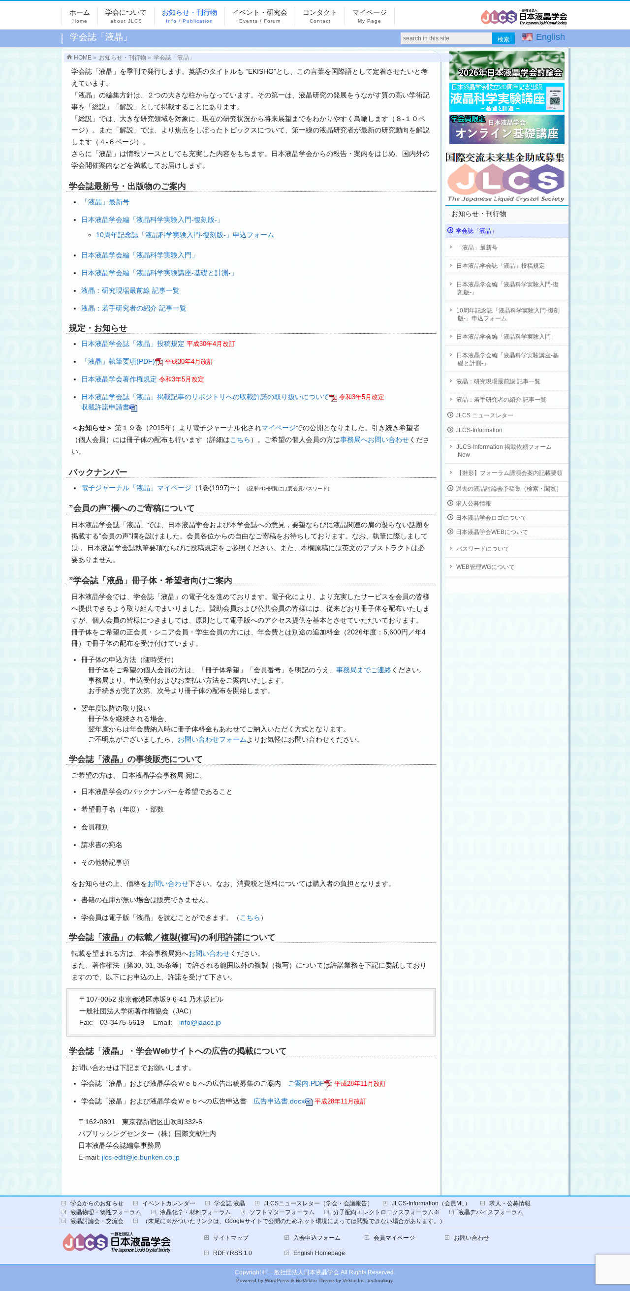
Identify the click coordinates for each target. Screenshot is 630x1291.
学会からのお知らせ (97, 1203)
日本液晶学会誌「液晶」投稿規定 (133, 343)
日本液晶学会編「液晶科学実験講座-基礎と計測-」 (159, 273)
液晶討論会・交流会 (97, 1221)
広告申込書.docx (279, 1101)
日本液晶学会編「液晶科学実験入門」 (139, 255)
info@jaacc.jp (200, 1022)
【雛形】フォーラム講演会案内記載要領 (509, 473)
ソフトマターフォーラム (282, 1212)
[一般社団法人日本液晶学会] (524, 20)
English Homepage (319, 1253)
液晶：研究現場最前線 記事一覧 (130, 290)
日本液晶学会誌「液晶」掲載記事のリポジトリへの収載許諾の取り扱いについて (205, 397)
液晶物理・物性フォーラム (105, 1212)
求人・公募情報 (510, 1203)
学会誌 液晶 (229, 1203)
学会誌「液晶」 (476, 230)
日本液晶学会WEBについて (492, 532)
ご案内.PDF (306, 1083)
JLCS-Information (479, 430)
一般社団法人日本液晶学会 (303, 1272)
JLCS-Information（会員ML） (431, 1203)
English (550, 37)
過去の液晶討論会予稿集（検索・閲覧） (509, 488)
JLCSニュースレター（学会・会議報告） (318, 1203)
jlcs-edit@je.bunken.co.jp (141, 1157)
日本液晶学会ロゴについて (491, 517)
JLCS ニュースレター (484, 415)
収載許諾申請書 (105, 407)
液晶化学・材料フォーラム (195, 1212)
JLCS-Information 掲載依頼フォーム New (504, 450)
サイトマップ (231, 1237)
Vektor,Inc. (354, 1280)
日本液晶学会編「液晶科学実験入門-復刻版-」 (152, 219)
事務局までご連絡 (363, 670)
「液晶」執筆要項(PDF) (118, 361)
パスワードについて (482, 548)
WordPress (277, 1280)
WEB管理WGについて (485, 567)
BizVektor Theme (315, 1280)
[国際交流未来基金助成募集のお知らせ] (506, 174)
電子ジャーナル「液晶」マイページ (136, 488)
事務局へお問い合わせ (374, 439)
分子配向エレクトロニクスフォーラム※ (386, 1212)
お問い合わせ (168, 883)
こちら (240, 439)
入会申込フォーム (317, 1237)
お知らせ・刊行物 (478, 214)
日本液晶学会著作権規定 (119, 379)
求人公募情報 (473, 503)
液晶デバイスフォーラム (490, 1212)
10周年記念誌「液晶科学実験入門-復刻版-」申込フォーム (185, 235)
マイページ (278, 428)
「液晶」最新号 (105, 202)
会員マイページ (394, 1237)
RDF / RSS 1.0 (232, 1253)
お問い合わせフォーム (212, 739)
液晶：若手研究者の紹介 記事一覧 (134, 308)
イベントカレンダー (168, 1203)
